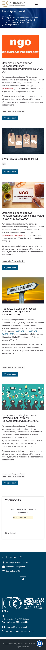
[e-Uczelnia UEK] (14, 4)
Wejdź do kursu (10, 118)
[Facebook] (23, 579)
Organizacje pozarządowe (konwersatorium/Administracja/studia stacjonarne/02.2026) (23, 215)
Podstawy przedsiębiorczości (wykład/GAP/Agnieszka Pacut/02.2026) (19, 311)
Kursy (10, 15)
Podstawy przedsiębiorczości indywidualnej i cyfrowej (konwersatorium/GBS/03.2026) (20, 418)
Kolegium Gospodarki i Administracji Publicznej (21, 18)
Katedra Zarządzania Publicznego (17, 22)
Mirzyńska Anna (17, 474)
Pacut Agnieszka (18, 111)
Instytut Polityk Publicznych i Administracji (20, 20)
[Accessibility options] (40, 643)
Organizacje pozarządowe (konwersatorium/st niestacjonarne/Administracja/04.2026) (22, 67)
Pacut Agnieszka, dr (12, 25)
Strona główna (3, 16)
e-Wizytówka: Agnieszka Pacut (20, 158)
